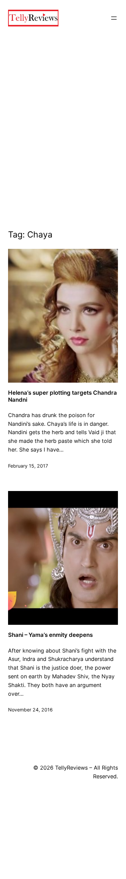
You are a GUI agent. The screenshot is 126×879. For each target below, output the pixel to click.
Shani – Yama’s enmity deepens (50, 634)
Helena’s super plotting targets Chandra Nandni (62, 396)
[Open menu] (114, 18)
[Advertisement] (63, 140)
